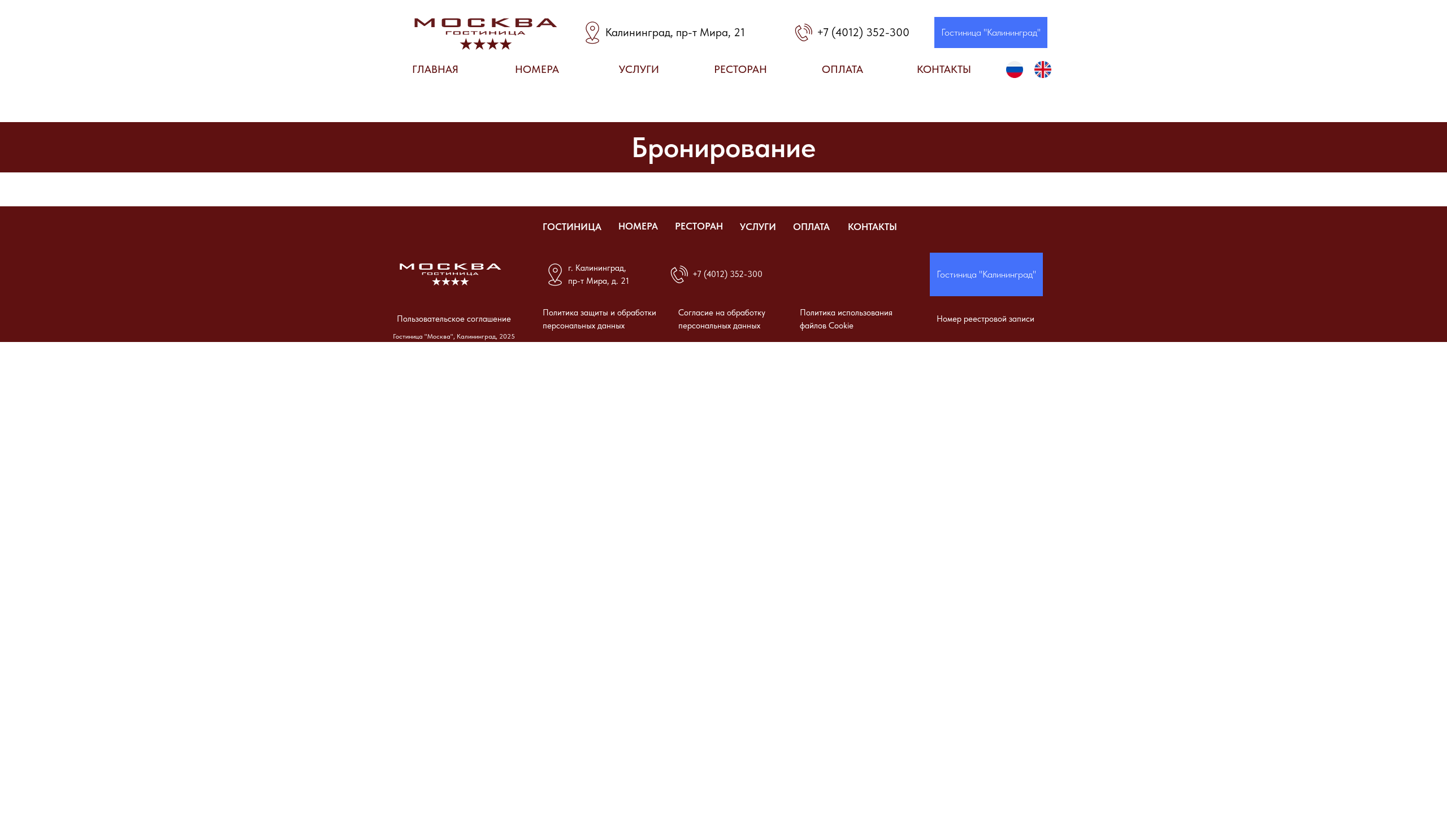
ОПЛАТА (811, 226)
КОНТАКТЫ (872, 226)
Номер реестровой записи (985, 319)
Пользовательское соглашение (454, 319)
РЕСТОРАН (699, 226)
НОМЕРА (638, 226)
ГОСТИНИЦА (572, 226)
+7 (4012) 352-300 (863, 32)
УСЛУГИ (758, 226)
